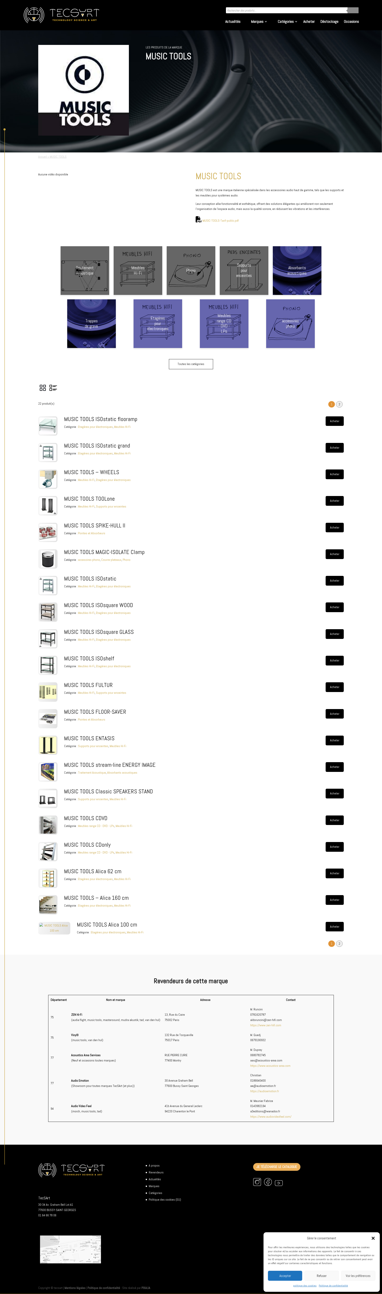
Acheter (309, 22)
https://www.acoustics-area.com (270, 1066)
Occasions (351, 22)
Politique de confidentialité (333, 1285)
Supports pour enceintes (111, 506)
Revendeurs (156, 1172)
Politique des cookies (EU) (165, 1200)
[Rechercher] (353, 10)
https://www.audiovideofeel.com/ (270, 1117)
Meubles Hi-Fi (122, 427)
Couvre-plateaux (111, 560)
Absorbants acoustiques (122, 773)
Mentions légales (75, 1288)
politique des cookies (305, 1285)
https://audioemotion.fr (264, 1091)
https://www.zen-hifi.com (265, 1025)
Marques (257, 22)
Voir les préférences (358, 1276)
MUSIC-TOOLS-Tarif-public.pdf (220, 221)
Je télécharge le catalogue (276, 1167)
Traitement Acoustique (92, 773)
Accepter (285, 1276)
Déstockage (329, 22)
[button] (373, 1238)
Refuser (322, 1276)
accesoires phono (89, 560)
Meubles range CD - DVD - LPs (96, 826)
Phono (126, 560)
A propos (154, 1165)
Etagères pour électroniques (95, 427)
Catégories (286, 22)
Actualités (233, 22)
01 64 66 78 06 (47, 1215)
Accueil (42, 157)
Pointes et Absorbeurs (91, 533)
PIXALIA (145, 1288)
